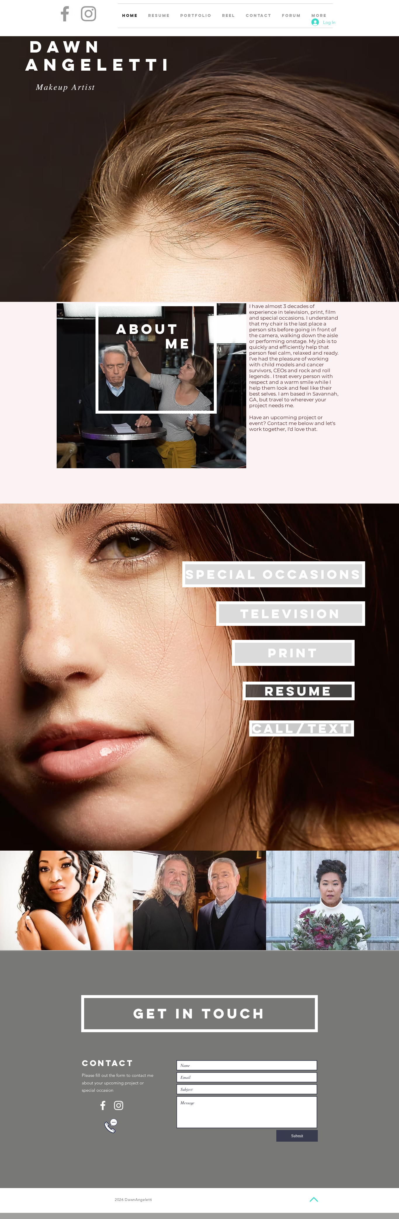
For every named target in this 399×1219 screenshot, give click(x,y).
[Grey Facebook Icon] (65, 14)
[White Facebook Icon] (103, 1105)
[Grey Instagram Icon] (88, 14)
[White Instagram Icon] (118, 1105)
